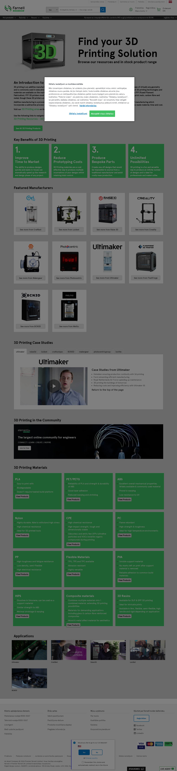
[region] (89, 99)
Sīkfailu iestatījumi (78, 113)
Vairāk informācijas (88, 105)
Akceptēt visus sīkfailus (102, 113)
